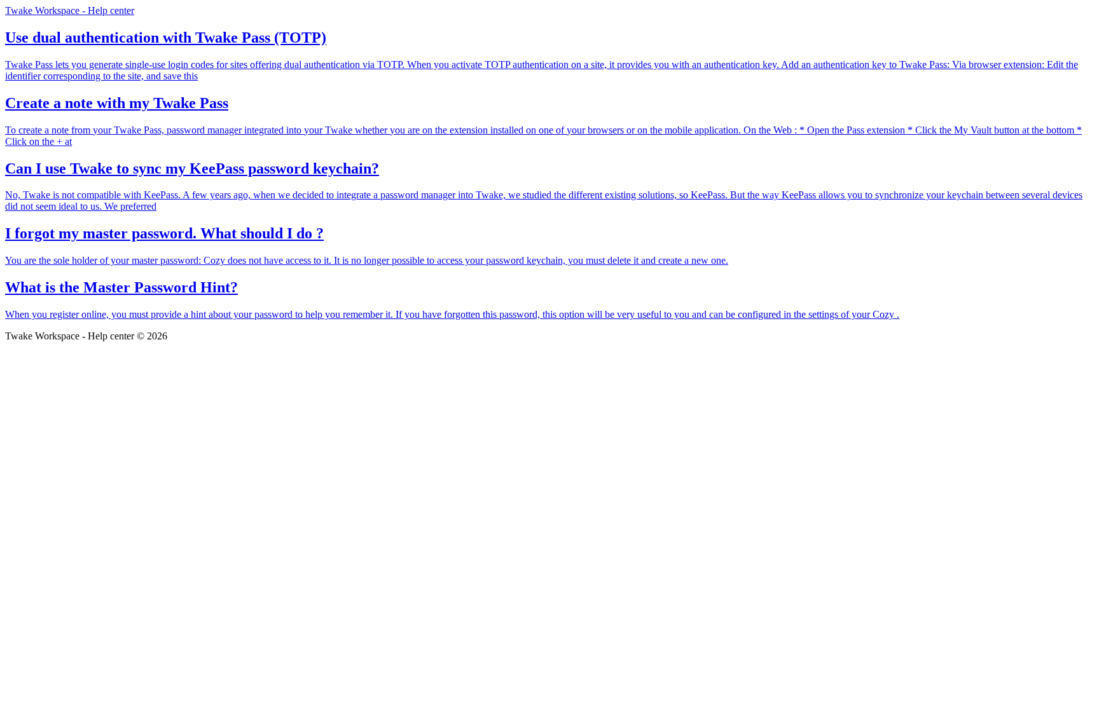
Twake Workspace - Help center (69, 10)
